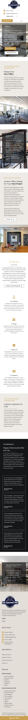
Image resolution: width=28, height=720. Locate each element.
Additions (7, 683)
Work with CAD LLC (6, 654)
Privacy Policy (19, 714)
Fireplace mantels (9, 705)
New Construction (9, 678)
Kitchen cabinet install (10, 691)
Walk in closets (8, 703)
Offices (6, 701)
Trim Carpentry (8, 698)
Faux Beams (7, 707)
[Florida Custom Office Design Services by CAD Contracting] (10, 596)
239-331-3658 (9, 10)
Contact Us (4, 663)
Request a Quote (8, 632)
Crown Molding (8, 694)
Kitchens (7, 680)
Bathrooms (7, 681)
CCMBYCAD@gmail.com (12, 13)
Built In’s (7, 699)
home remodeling (13, 278)
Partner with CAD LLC (7, 660)
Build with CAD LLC (6, 657)
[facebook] (16, 16)
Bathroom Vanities (9, 692)
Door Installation (9, 696)
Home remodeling (9, 676)
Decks (6, 685)
